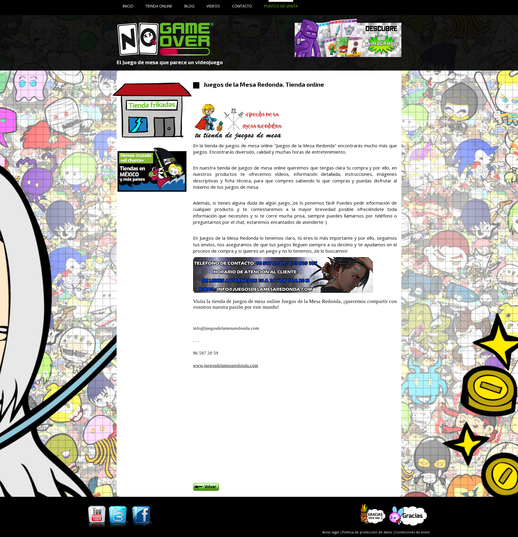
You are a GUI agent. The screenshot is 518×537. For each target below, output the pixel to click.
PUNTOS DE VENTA (281, 6)
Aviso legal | (332, 532)
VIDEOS (213, 6)
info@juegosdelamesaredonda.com (226, 328)
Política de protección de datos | (368, 532)
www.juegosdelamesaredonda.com (225, 365)
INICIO (128, 6)
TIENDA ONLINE (158, 6)
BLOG (189, 6)
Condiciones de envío (412, 532)
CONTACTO (242, 6)
